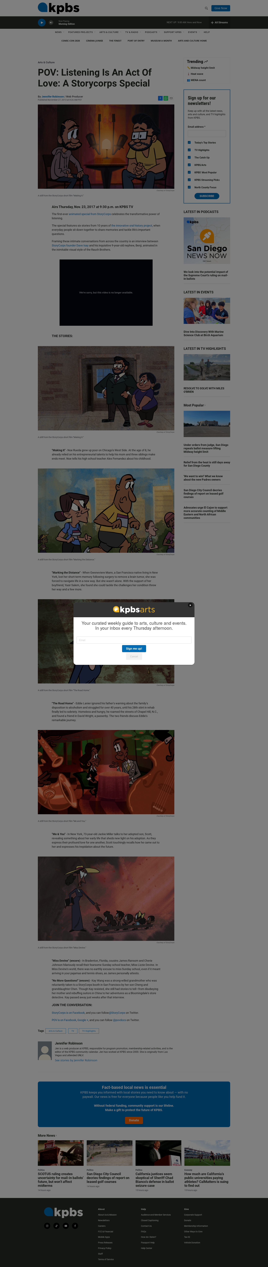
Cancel (134, 656)
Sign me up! (134, 648)
